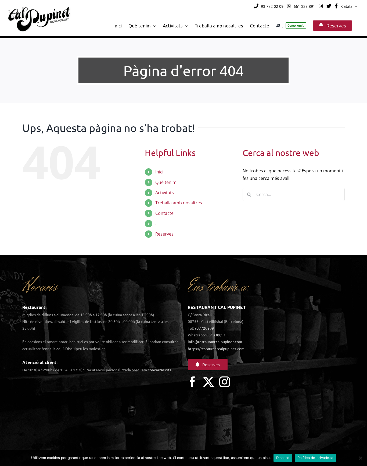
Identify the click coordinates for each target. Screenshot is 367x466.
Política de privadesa (315, 458)
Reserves (164, 234)
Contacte (164, 213)
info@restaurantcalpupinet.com (215, 341)
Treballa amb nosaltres (178, 203)
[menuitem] (349, 6)
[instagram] (224, 381)
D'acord (282, 458)
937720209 (204, 328)
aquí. (60, 348)
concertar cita (159, 369)
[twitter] (208, 381)
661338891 (216, 334)
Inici (159, 172)
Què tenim (166, 182)
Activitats (164, 192)
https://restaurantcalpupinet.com (216, 348)
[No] (360, 458)
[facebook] (192, 381)
